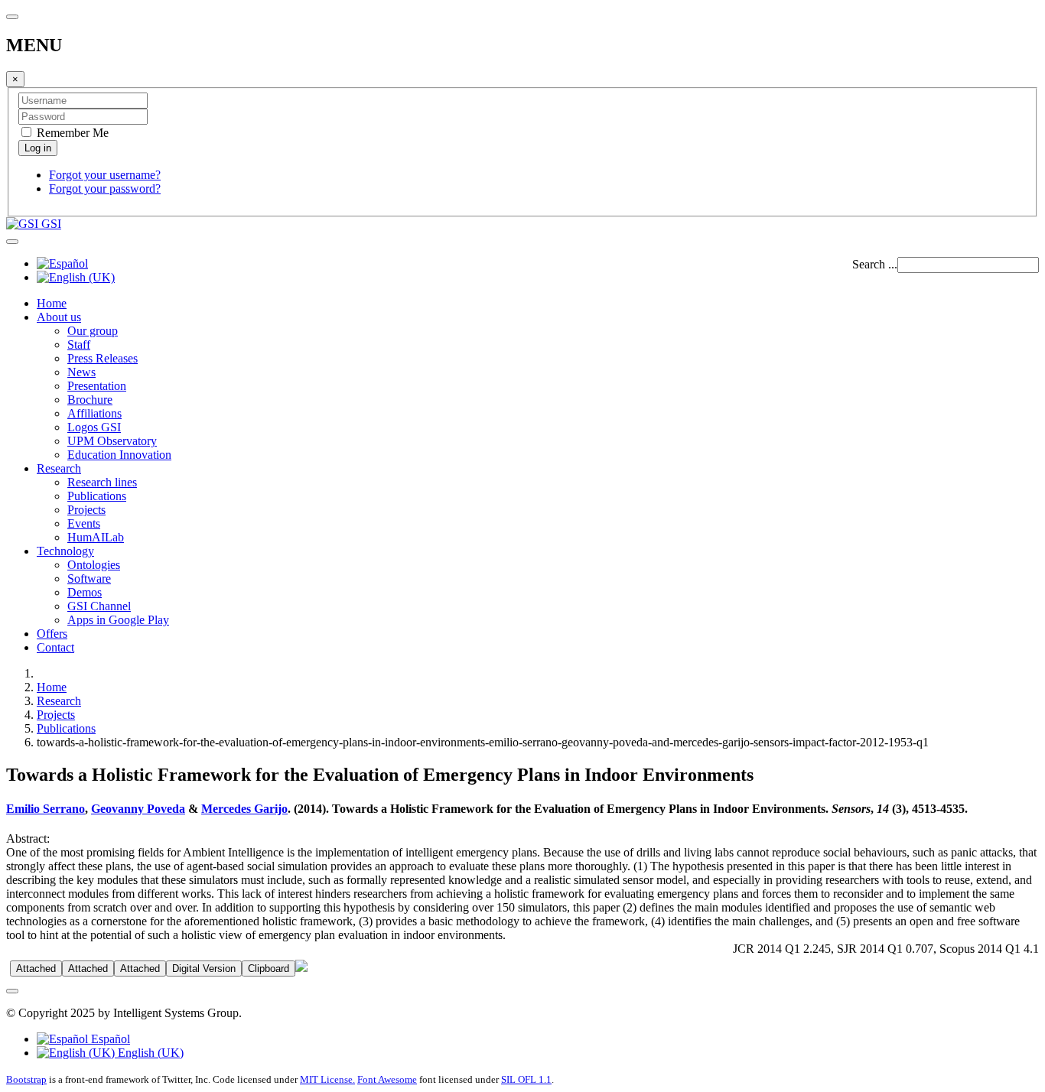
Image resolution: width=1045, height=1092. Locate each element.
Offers (52, 633)
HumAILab (95, 537)
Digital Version (204, 968)
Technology (65, 550)
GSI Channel (99, 606)
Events (83, 523)
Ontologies (93, 564)
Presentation (96, 385)
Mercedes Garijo (244, 808)
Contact (55, 647)
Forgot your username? (105, 174)
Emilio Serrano (45, 808)
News (81, 372)
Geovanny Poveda (138, 808)
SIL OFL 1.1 (526, 1079)
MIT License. (327, 1079)
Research (59, 468)
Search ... (874, 264)
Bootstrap (26, 1079)
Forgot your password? (105, 188)
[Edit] (301, 967)
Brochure (89, 399)
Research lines (102, 482)
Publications (96, 495)
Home (52, 303)
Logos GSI (94, 427)
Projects (86, 509)
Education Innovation (119, 454)
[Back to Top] (12, 991)
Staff (78, 344)
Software (89, 578)
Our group (92, 330)
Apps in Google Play (118, 619)
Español (109, 1038)
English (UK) (149, 1052)
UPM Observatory (112, 440)
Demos (84, 592)
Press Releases (102, 358)
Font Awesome (387, 1079)
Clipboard (268, 968)
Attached (36, 968)
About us (59, 316)
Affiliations (94, 413)
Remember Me (71, 132)
